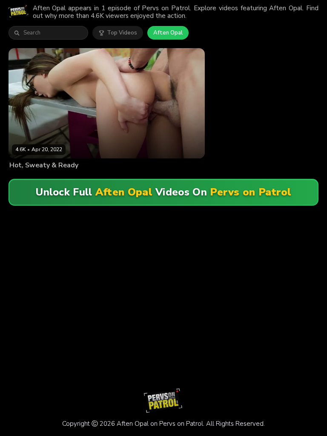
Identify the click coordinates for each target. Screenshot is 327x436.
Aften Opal (168, 33)
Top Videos (122, 33)
